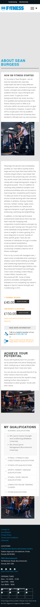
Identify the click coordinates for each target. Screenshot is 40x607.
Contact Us (5, 529)
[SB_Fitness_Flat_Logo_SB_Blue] (12, 8)
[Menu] (31, 8)
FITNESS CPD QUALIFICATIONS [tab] (20, 465)
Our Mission (5, 532)
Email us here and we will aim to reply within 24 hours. (21, 341)
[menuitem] (12, 2)
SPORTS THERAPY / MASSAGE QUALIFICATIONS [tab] (19, 471)
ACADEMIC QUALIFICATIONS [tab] (19, 431)
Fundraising (13, 2)
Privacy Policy (6, 535)
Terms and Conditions (9, 537)
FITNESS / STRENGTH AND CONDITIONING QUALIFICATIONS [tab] (21, 459)
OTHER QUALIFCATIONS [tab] (17, 492)
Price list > (30, 341)
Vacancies (5, 540)
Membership (23, 2)
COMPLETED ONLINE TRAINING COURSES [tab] (20, 486)
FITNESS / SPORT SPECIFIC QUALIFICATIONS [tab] (18, 478)
